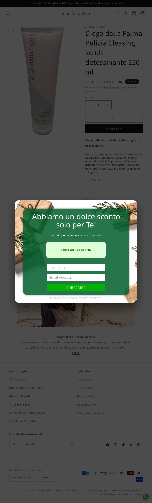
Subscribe (76, 287)
